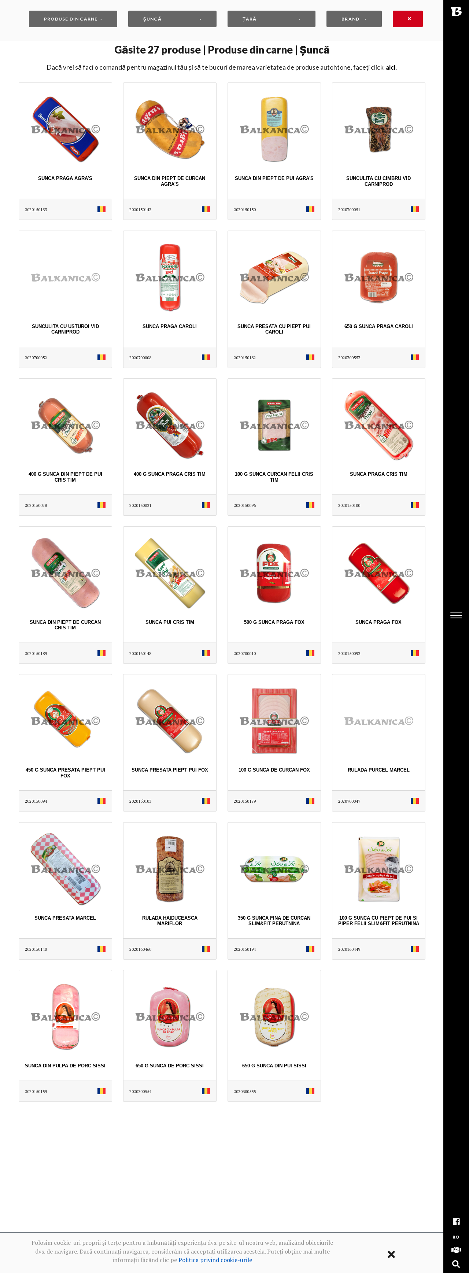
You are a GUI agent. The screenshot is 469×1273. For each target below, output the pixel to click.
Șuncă (152, 19)
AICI (390, 67)
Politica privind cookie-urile (215, 1260)
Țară (250, 19)
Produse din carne (70, 19)
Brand (350, 19)
